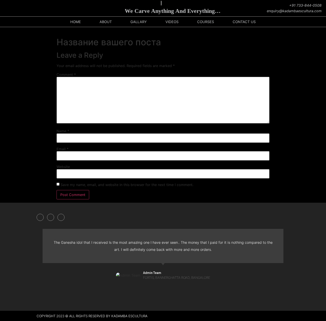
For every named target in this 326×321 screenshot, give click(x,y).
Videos (172, 22)
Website (63, 166)
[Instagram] (16, 8)
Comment (66, 74)
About (106, 22)
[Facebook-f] (40, 217)
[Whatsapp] (38, 8)
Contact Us (244, 22)
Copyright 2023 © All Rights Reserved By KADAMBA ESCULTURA (92, 316)
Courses (205, 22)
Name (63, 131)
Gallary (138, 22)
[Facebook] (5, 8)
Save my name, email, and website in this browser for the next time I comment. (127, 184)
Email (63, 149)
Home (75, 22)
